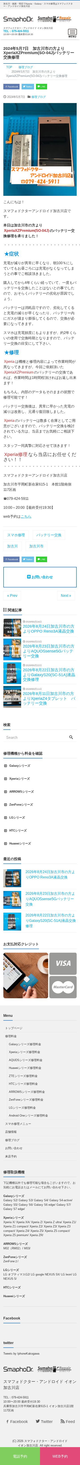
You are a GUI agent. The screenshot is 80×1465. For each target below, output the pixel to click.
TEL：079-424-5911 (16, 31)
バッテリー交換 (48, 535)
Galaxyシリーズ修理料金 (25, 1044)
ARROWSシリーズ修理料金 (27, 1091)
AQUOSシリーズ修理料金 (25, 1060)
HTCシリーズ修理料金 (23, 1083)
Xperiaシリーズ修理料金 (24, 1052)
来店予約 (11, 1156)
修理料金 (11, 1036)
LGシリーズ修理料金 (22, 1107)
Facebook (12, 86)
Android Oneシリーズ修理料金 (28, 1115)
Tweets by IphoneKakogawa (21, 1353)
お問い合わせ (42, 577)
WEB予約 (60, 1456)
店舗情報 (11, 1132)
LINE (43, 86)
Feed (70, 1421)
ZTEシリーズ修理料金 (23, 1076)
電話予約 (20, 1456)
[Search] (71, 738)
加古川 (12, 546)
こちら (26, 516)
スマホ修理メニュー (18, 1123)
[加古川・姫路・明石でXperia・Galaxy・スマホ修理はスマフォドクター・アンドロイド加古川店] (37, 18)
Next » (66, 595)
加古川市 (36, 546)
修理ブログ (38, 97)
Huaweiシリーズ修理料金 (25, 1068)
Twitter (28, 86)
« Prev (12, 595)
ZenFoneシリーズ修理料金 (26, 1099)
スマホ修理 (16, 535)
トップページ (13, 1028)
